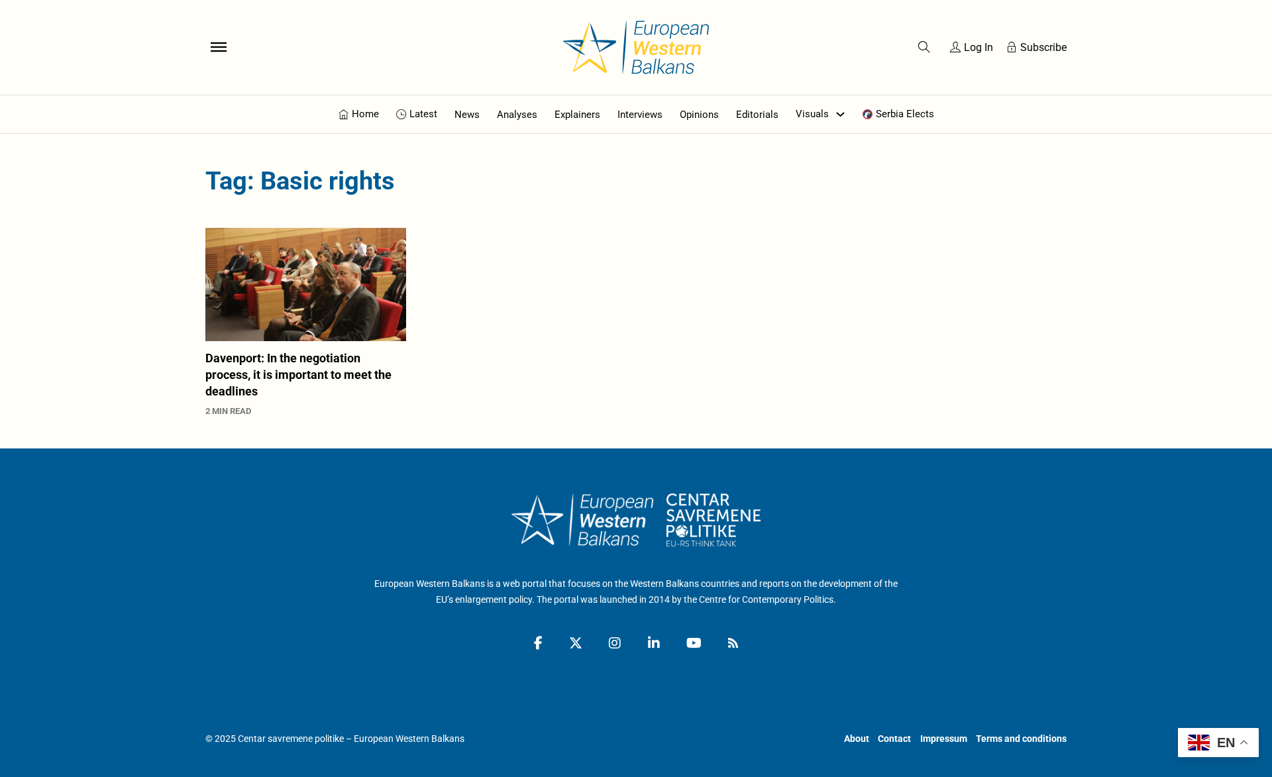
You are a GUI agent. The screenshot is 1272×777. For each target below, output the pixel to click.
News (467, 115)
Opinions (699, 115)
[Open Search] (924, 47)
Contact (894, 739)
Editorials (757, 115)
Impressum (943, 739)
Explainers (577, 115)
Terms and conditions (1021, 739)
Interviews (639, 115)
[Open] (219, 47)
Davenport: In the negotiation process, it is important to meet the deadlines (298, 374)
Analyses (517, 115)
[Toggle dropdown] (840, 114)
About (856, 739)
